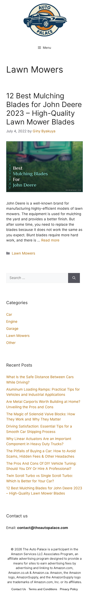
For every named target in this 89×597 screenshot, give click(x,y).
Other (11, 343)
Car (9, 314)
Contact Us (18, 589)
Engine (11, 321)
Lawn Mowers (23, 253)
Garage (12, 329)
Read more (50, 240)
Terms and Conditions (43, 589)
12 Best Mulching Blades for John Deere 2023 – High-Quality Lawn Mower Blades (44, 108)
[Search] (74, 278)
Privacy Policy (69, 589)
